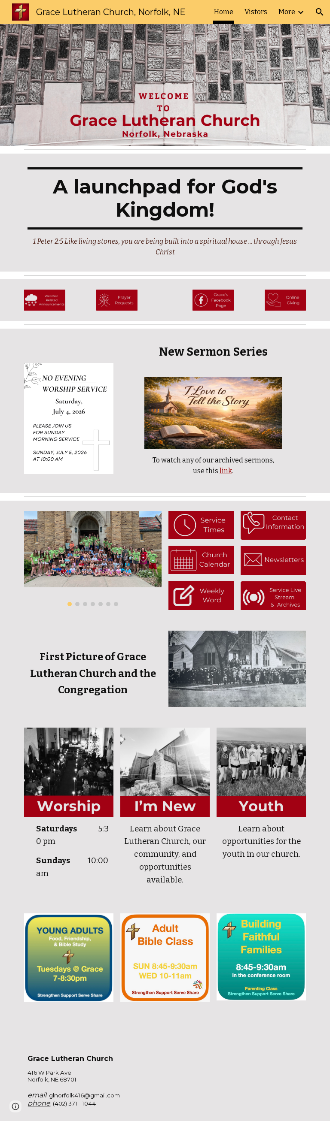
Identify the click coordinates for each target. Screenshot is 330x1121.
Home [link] (223, 12)
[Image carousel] (92, 558)
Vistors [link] (255, 12)
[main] (165, 212)
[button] (319, 12)
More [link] (286, 12)
